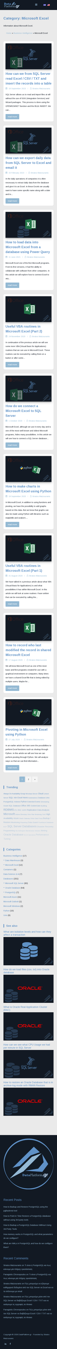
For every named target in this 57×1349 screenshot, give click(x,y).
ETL (15, 810)
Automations (32, 798)
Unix (29, 814)
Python (24, 802)
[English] (48, 5)
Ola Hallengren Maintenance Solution (27, 831)
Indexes (17, 802)
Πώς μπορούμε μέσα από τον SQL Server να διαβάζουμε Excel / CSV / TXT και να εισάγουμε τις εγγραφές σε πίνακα (26, 1300)
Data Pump (38, 818)
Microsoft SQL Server (14, 883)
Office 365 (25, 806)
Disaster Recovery (45, 826)
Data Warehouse (12, 860)
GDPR (24, 810)
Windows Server (31, 794)
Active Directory (21, 814)
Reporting (23, 822)
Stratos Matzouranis (41, 88)
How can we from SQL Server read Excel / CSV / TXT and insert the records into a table (28, 78)
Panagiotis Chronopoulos (14, 1274)
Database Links (43, 798)
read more (12, 116)
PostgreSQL (8, 802)
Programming (9, 831)
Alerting (44, 831)
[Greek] (44, 5)
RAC (19, 810)
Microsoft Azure (10, 897)
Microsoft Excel (11, 865)
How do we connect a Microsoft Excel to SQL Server (23, 411)
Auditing (44, 806)
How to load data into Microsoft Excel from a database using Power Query (28, 247)
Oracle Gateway (24, 818)
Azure (16, 818)
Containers (8, 869)
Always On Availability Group (14, 794)
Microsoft (9, 813)
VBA (15, 798)
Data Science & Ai (11, 874)
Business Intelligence (23, 33)
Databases (29, 826)
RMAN (25, 798)
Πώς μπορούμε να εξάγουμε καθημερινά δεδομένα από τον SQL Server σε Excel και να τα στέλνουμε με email (28, 1287)
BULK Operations (29, 835)
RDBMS (8, 809)
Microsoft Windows (11, 906)
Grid (43, 814)
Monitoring (15, 822)
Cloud (40, 793)
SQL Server (14, 826)
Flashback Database (45, 822)
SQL (11, 797)
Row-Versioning (36, 814)
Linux (32, 818)
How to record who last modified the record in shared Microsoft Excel (28, 650)
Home (8, 33)
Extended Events (33, 802)
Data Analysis (43, 810)
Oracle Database (13, 834)
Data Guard (33, 822)
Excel (20, 798)
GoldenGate (35, 806)
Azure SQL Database (12, 806)
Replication (32, 810)
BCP (5, 827)
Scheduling (45, 802)
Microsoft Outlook (11, 901)
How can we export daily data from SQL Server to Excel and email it (28, 162)
